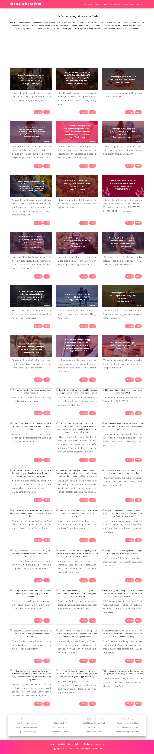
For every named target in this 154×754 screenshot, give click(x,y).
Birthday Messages (127, 719)
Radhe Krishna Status (94, 732)
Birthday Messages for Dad (127, 727)
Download (38, 112)
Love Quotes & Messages (26, 719)
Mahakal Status (94, 727)
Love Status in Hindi (60, 719)
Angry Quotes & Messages (26, 732)
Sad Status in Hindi (60, 723)
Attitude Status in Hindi (60, 727)
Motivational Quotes (128, 4)
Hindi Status (117, 4)
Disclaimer (88, 744)
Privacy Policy (74, 744)
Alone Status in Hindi (60, 732)
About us (61, 744)
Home (52, 744)
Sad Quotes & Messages (26, 723)
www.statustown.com (93, 748)
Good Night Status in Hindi (94, 719)
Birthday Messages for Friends (127, 732)
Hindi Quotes (139, 4)
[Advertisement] (77, 48)
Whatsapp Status (108, 4)
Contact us (100, 744)
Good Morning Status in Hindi (94, 723)
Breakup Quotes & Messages (26, 727)
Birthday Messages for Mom (127, 723)
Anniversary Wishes (86, 4)
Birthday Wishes (97, 4)
